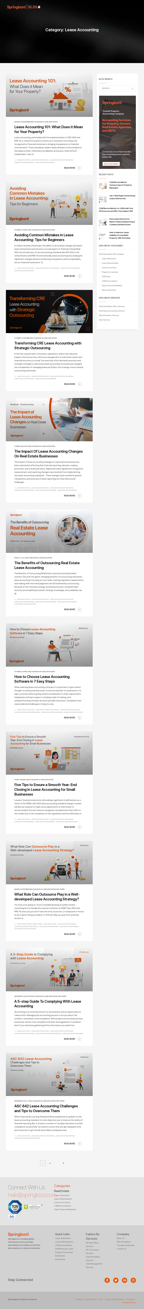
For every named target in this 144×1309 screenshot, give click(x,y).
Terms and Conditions (115, 1299)
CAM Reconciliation (109, 281)
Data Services (104, 320)
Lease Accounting (51, 122)
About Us (121, 1238)
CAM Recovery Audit (64, 1249)
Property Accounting (110, 272)
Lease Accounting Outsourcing (61, 160)
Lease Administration (110, 263)
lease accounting (23, 160)
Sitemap (130, 1299)
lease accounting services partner (27, 712)
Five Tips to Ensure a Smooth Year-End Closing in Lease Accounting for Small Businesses (45, 789)
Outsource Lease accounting (25, 604)
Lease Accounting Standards (45, 378)
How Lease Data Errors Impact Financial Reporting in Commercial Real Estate (122, 222)
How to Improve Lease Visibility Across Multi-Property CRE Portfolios (119, 235)
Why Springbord (124, 1242)
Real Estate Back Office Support (111, 254)
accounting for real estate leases (29, 924)
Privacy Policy (90, 1299)
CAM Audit (106, 277)
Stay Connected (20, 1280)
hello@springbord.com (32, 1195)
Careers (79, 1299)
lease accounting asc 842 (66, 924)
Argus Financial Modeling (112, 285)
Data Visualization (109, 290)
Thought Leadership (125, 1245)
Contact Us (121, 1249)
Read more (70, 168)
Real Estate (61, 889)
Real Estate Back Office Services (112, 306)
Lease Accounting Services (24, 162)
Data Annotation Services (109, 315)
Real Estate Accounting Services (112, 311)
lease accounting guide (40, 160)
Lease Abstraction (109, 259)
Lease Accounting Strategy (45, 162)
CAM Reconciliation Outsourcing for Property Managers (120, 185)
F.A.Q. (101, 1299)
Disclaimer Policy (129, 1302)
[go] (132, 89)
